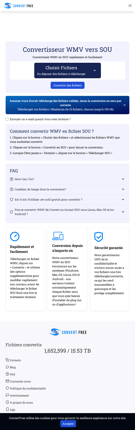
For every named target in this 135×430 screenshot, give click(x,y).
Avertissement (19, 395)
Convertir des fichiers (67, 85)
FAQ (12, 374)
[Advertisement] (67, 21)
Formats (15, 360)
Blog (13, 367)
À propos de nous (21, 402)
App (12, 409)
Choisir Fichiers (61, 70)
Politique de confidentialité (28, 388)
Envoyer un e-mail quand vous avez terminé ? (40, 119)
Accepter (68, 423)
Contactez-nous (20, 381)
